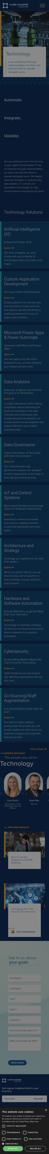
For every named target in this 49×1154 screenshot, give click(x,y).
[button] (24, 1143)
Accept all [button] (13, 1148)
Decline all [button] (35, 1148)
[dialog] (24, 1130)
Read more (34, 1121)
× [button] (46, 1110)
